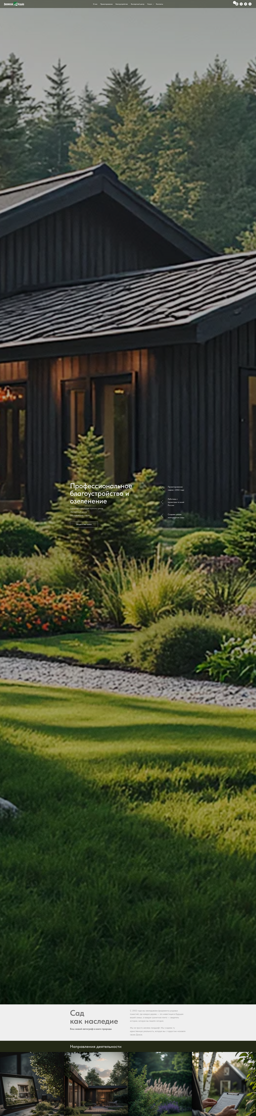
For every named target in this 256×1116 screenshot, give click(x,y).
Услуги (149, 4)
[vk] (241, 4)
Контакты (159, 4)
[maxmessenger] (236, 4)
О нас (95, 4)
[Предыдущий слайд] (6, 1100)
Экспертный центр (137, 4)
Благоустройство (122, 4)
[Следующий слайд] (250, 1100)
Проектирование (106, 4)
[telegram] (245, 4)
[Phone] (250, 4)
